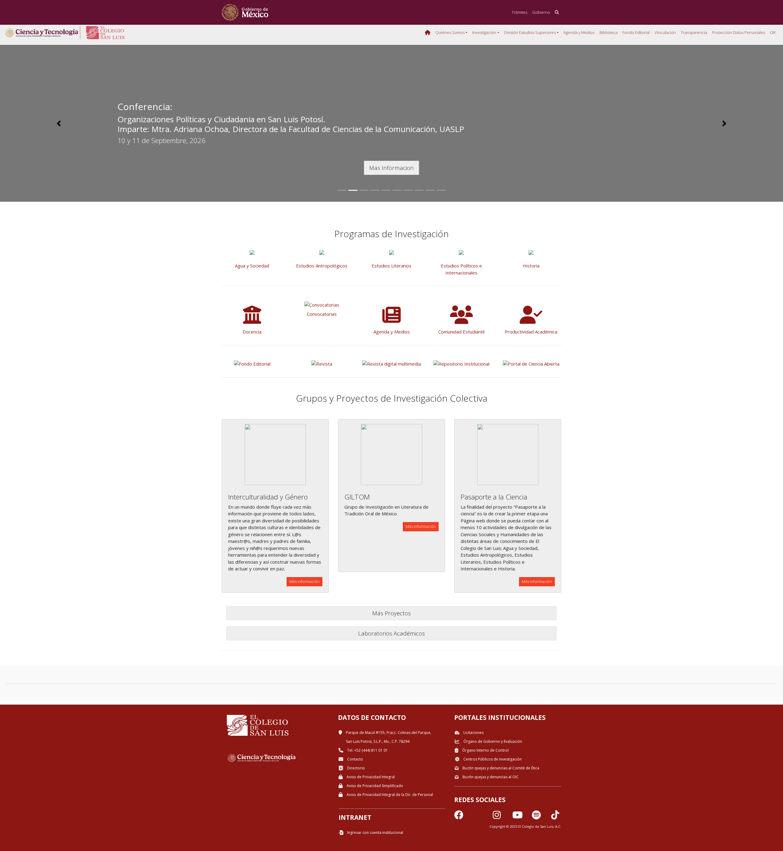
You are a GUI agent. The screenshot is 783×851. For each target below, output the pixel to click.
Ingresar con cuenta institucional (374, 832)
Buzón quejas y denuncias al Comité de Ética (500, 768)
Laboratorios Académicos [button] (391, 633)
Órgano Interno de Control (485, 750)
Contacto (354, 759)
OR (773, 32)
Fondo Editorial (636, 32)
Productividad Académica (531, 332)
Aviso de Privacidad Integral (370, 776)
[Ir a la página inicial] (245, 12)
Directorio (355, 768)
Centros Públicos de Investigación (492, 759)
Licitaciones (473, 732)
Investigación (484, 32)
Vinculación (665, 32)
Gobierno (541, 12)
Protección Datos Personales (738, 32)
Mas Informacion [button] (391, 167)
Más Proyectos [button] (391, 613)
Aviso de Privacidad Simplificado (374, 785)
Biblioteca (608, 32)
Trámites (519, 12)
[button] (58, 123)
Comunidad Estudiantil (461, 332)
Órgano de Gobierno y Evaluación (492, 741)
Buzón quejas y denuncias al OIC (490, 776)
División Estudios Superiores (530, 32)
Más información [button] (304, 581)
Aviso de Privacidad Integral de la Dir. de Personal (389, 794)
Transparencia (694, 32)
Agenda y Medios (579, 32)
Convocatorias (322, 314)
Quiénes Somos (450, 32)
